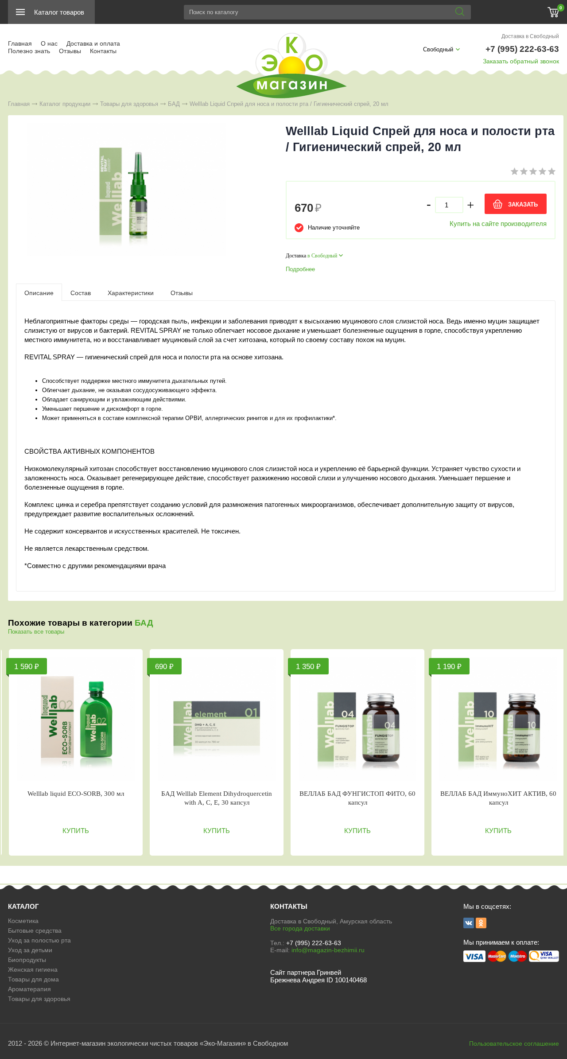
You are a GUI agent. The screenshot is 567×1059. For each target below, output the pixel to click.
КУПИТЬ (75, 830)
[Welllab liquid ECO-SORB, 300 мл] (76, 719)
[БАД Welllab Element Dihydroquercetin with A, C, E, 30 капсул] (217, 719)
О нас (49, 43)
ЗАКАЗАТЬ (523, 204)
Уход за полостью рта (39, 940)
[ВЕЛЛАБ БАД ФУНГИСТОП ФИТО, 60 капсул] (357, 719)
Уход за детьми (30, 950)
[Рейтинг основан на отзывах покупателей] (533, 173)
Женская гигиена (33, 969)
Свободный (438, 49)
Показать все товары (36, 631)
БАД (174, 104)
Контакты (103, 51)
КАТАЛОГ (23, 906)
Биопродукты (27, 959)
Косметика (23, 920)
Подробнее (300, 269)
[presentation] (39, 292)
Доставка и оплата (93, 43)
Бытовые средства (35, 930)
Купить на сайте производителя (498, 223)
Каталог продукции (64, 104)
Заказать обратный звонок (521, 61)
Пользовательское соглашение (514, 1043)
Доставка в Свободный (530, 36)
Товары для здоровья (129, 104)
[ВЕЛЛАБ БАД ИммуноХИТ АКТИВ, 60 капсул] (498, 719)
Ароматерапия (29, 989)
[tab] (39, 292)
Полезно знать (29, 51)
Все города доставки (300, 928)
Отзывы (70, 51)
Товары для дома (33, 979)
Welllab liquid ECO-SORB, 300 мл (75, 793)
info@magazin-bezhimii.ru (328, 950)
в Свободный (322, 256)
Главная (20, 43)
